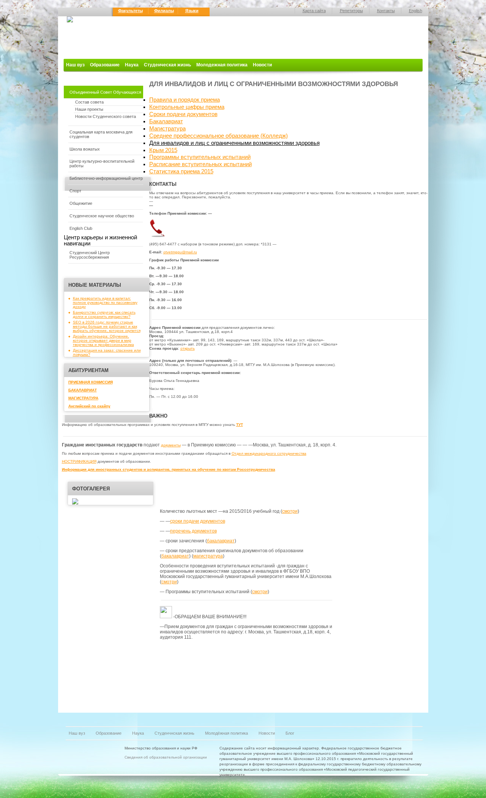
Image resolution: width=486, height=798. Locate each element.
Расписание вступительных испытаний (200, 164)
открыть (187, 348)
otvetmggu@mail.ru (180, 252)
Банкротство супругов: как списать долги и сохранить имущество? (104, 314)
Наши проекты (89, 109)
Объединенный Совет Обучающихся (105, 92)
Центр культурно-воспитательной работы (101, 163)
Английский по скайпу (89, 406)
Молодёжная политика (226, 733)
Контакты (386, 10)
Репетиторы (351, 10)
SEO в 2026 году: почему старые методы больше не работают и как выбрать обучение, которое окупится (106, 326)
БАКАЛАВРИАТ (82, 390)
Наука (132, 65)
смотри (290, 511)
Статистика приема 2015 (181, 171)
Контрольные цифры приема (186, 107)
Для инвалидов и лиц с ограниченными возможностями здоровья (234, 143)
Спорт (75, 191)
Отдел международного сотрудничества (269, 453)
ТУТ (239, 425)
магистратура (208, 556)
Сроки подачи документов (183, 114)
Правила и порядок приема (184, 100)
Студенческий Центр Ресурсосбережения (89, 254)
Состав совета (89, 102)
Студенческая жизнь (167, 65)
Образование (105, 65)
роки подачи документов (198, 521)
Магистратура (167, 129)
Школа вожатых (84, 149)
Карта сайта (314, 10)
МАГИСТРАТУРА (83, 398)
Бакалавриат (166, 121)
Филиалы (164, 10)
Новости (262, 65)
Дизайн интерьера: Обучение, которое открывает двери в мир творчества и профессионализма (103, 340)
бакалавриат (221, 541)
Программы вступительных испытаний (200, 157)
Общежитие (80, 203)
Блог (290, 733)
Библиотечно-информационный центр (106, 178)
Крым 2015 (163, 150)
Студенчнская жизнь (174, 733)
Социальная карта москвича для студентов (101, 134)
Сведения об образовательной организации (166, 757)
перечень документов (193, 531)
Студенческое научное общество (101, 216)
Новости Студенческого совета (105, 116)
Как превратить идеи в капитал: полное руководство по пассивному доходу (105, 302)
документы (171, 445)
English (415, 10)
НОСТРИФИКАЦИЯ (79, 461)
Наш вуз (75, 65)
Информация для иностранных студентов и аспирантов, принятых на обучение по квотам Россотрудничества (168, 469)
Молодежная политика (222, 65)
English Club (80, 228)
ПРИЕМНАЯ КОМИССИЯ (90, 382)
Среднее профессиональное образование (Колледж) (218, 136)
